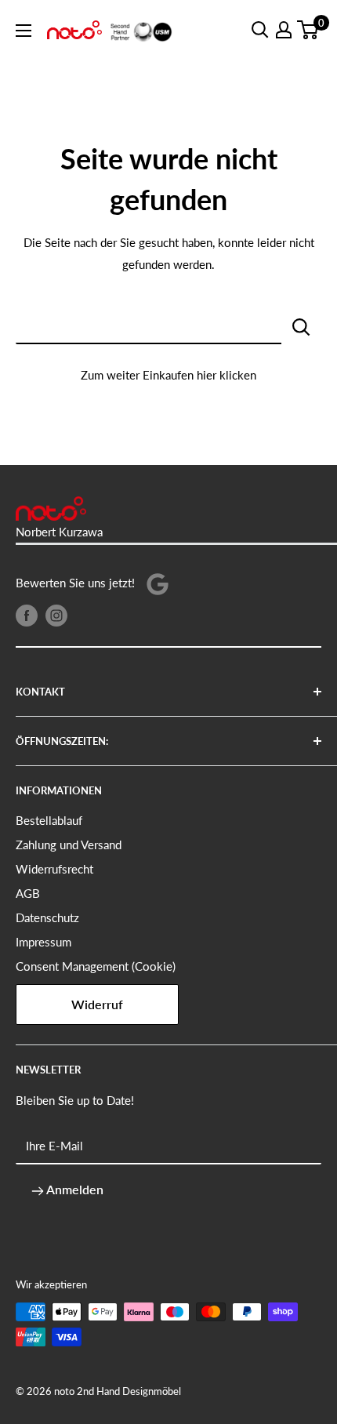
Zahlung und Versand (68, 844)
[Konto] (284, 29)
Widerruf (97, 1004)
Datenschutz (47, 917)
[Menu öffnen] (23, 30)
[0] (308, 29)
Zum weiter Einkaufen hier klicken (168, 375)
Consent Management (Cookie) (96, 966)
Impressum (43, 942)
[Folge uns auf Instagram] (56, 615)
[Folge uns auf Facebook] (27, 615)
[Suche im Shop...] (301, 325)
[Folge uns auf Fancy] (157, 583)
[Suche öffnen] (260, 29)
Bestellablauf (49, 820)
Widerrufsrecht (54, 869)
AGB (28, 893)
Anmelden (73, 1189)
